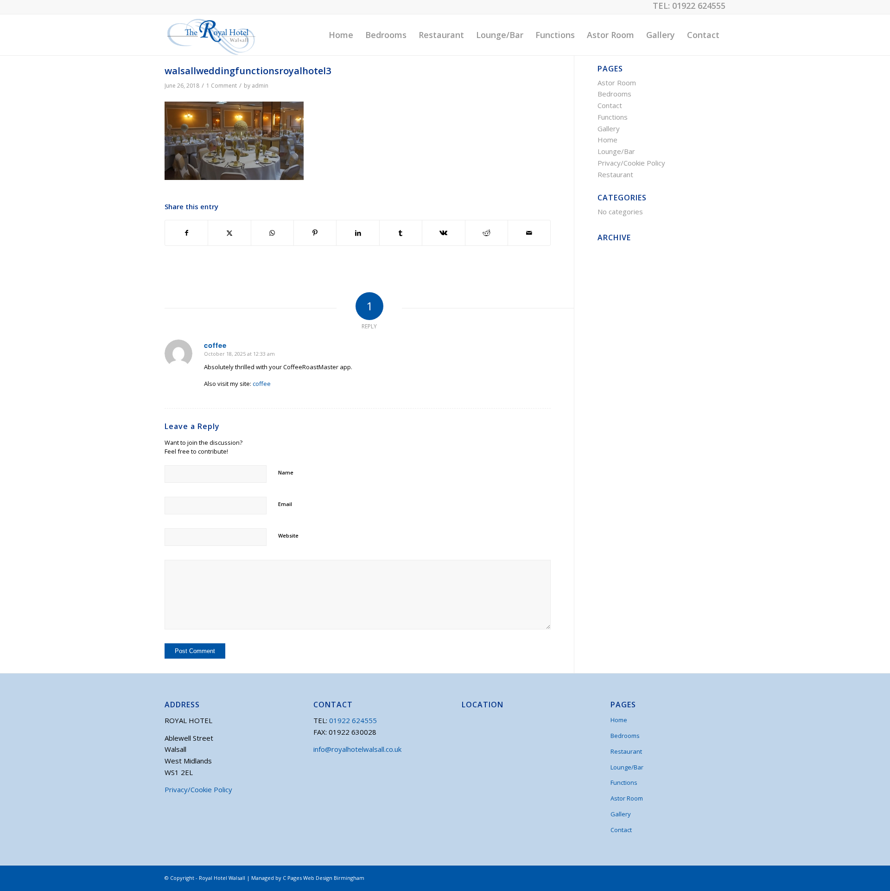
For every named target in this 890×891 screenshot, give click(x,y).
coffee (262, 383)
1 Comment (221, 86)
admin (260, 86)
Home (607, 139)
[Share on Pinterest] (315, 233)
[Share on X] (229, 233)
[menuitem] (341, 34)
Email (285, 503)
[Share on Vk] (443, 233)
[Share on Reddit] (486, 233)
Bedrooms (614, 93)
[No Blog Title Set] (210, 34)
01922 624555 (698, 5)
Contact (610, 105)
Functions (613, 117)
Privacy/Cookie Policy (631, 162)
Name (285, 472)
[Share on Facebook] (186, 233)
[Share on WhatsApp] (272, 233)
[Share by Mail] (529, 233)
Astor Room (617, 82)
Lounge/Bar (616, 151)
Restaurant (615, 174)
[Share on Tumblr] (401, 233)
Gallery (609, 128)
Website (288, 535)
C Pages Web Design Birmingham (323, 877)
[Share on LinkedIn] (358, 233)
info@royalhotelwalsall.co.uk (357, 749)
